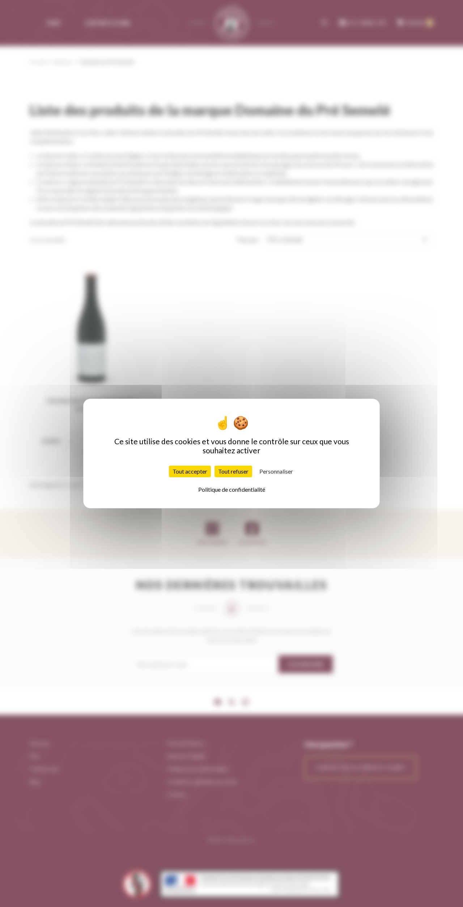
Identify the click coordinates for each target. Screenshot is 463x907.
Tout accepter (190, 471)
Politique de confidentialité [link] (231, 489)
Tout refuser (233, 471)
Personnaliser (276, 471)
